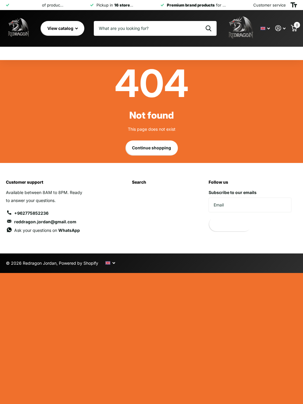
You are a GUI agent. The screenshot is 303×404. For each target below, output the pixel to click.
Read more (76, 5)
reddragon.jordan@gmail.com (45, 221)
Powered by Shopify (78, 263)
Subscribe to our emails (233, 192)
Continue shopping (151, 147)
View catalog (60, 28)
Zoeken (208, 28)
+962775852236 (31, 213)
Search (139, 182)
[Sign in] (280, 28)
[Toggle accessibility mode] (294, 5)
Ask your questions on (47, 230)
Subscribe (230, 224)
